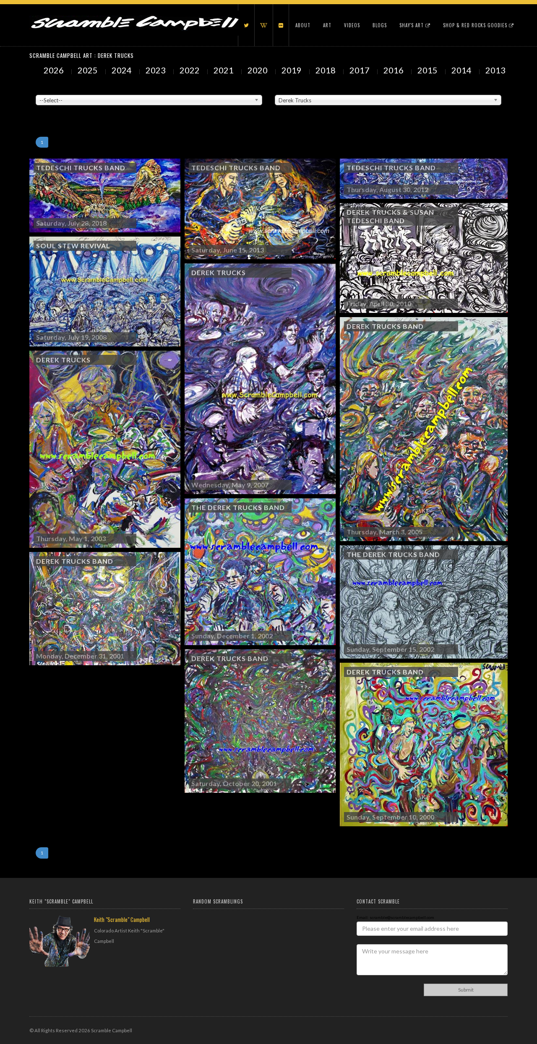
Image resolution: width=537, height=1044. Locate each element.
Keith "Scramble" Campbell (122, 919)
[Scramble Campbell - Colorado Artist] (134, 14)
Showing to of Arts (55, 109)
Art (327, 25)
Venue (42, 88)
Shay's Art (412, 25)
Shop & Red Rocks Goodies (476, 25)
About (302, 25)
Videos (352, 25)
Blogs (380, 25)
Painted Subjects (292, 88)
